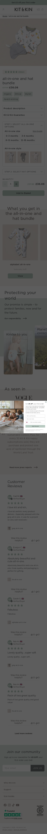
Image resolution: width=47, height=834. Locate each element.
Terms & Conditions (27, 430)
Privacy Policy (32, 430)
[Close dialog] (45, 402)
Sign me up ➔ (35, 426)
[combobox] (27, 422)
